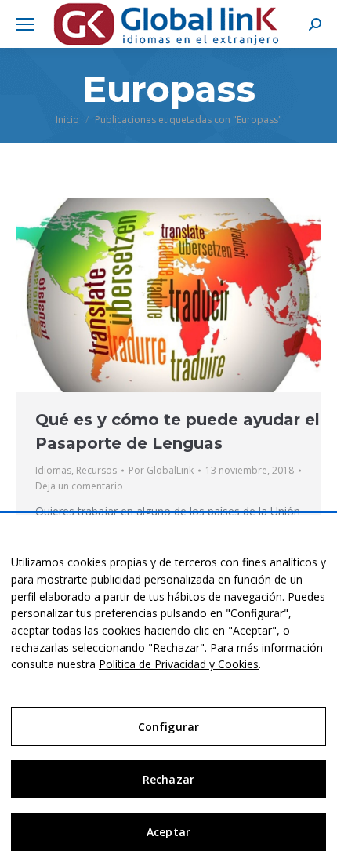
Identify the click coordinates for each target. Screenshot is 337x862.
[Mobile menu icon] (25, 24)
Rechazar (168, 779)
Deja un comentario (79, 486)
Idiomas (53, 470)
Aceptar (168, 831)
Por (161, 470)
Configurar (168, 726)
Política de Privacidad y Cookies (179, 664)
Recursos (96, 470)
